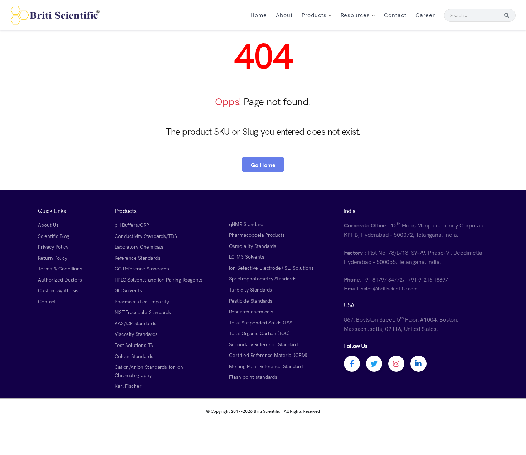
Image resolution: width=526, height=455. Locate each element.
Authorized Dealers (60, 279)
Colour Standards (134, 355)
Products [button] (315, 15)
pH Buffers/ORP (132, 224)
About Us (48, 224)
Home (258, 15)
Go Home (263, 164)
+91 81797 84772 (382, 279)
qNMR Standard (246, 224)
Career (425, 15)
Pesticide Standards (250, 300)
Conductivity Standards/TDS (146, 235)
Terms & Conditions (60, 268)
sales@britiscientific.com (389, 288)
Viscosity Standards (136, 333)
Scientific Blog (53, 235)
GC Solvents (128, 290)
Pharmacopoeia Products (257, 234)
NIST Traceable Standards (143, 311)
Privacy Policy (53, 246)
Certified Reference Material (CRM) (268, 354)
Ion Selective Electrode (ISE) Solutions (271, 267)
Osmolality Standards (252, 245)
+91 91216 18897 (428, 279)
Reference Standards (137, 257)
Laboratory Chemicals (139, 246)
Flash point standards (253, 376)
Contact (395, 15)
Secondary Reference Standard (263, 344)
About (284, 15)
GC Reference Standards (142, 268)
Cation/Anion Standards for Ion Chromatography (149, 370)
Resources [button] (356, 15)
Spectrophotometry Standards (263, 278)
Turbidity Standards (250, 289)
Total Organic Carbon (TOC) (259, 333)
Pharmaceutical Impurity (142, 301)
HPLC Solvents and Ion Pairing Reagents (159, 279)
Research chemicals (251, 311)
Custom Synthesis (58, 290)
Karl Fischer (128, 385)
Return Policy (52, 257)
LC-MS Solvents (246, 256)
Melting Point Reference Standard (266, 366)
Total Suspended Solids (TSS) (261, 322)
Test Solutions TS (134, 344)
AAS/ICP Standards (135, 323)
